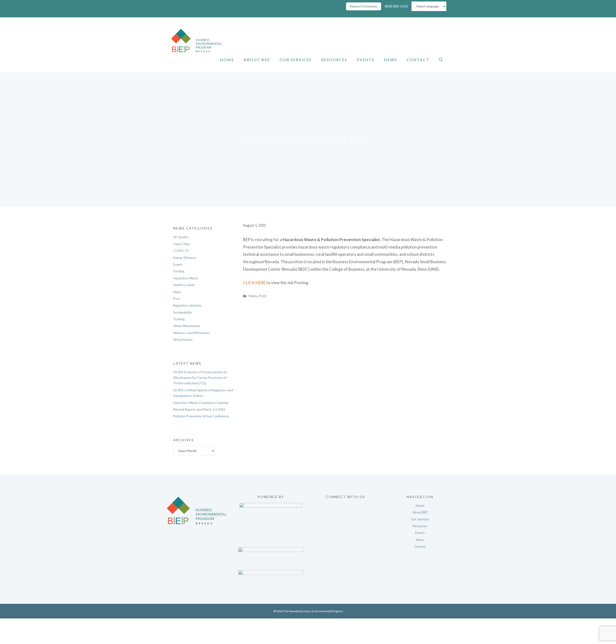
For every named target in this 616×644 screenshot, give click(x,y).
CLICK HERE (254, 282)
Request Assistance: (364, 6)
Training (179, 319)
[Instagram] (345, 521)
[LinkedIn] (345, 529)
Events (365, 59)
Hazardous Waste (185, 278)
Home (227, 59)
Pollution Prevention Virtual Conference (201, 416)
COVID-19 (181, 251)
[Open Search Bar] (441, 59)
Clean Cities (181, 244)
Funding (178, 271)
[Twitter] (345, 513)
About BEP (257, 59)
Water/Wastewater (186, 326)
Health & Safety (184, 285)
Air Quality (180, 237)
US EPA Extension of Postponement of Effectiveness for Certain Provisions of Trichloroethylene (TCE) (200, 377)
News (390, 59)
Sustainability (182, 312)
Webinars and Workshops (191, 333)
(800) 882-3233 (396, 6)
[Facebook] (345, 504)
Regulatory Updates (187, 305)
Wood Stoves (182, 340)
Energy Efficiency (185, 258)
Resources (334, 59)
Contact (418, 59)
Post (262, 296)
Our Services (296, 59)
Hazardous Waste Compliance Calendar (201, 403)
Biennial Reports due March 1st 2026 (199, 409)
